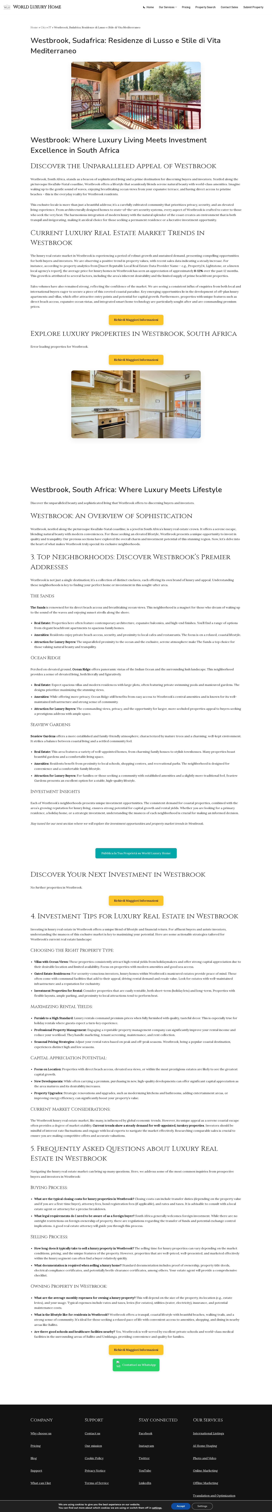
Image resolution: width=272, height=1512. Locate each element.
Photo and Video (204, 1458)
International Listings (208, 1433)
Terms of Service (97, 1483)
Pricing (186, 7)
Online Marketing (205, 1470)
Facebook (145, 1433)
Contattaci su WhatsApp (139, 1365)
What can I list (41, 1483)
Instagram (146, 1446)
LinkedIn (145, 1483)
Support (36, 1470)
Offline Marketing (205, 1483)
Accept (181, 1506)
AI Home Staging (205, 1446)
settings (157, 1508)
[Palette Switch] (144, 7)
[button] (176, 7)
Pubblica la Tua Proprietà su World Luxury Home (136, 853)
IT (49, 27)
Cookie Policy (94, 1458)
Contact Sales (229, 7)
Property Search (205, 7)
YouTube (145, 1470)
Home (150, 7)
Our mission (93, 1446)
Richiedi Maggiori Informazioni (136, 320)
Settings (202, 1506)
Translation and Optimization (214, 1495)
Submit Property (253, 7)
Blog (34, 1458)
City (43, 27)
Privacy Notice (95, 1470)
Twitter (144, 1458)
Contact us (92, 1433)
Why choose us (41, 1433)
